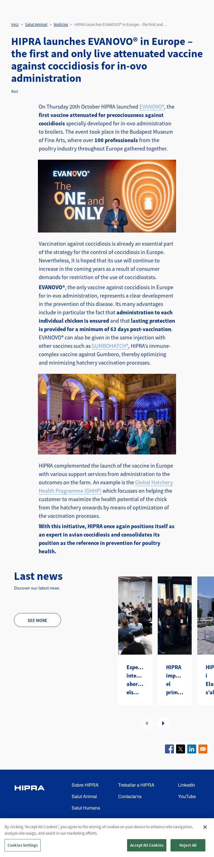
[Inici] (30, 796)
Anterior (146, 723)
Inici (15, 24)
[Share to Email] (202, 749)
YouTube (187, 796)
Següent (163, 723)
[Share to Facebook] (169, 749)
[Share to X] (180, 749)
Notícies (61, 24)
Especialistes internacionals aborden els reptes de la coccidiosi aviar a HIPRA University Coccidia (135, 680)
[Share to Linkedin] (191, 749)
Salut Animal (36, 24)
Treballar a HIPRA (136, 785)
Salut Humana (86, 808)
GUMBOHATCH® (110, 345)
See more (37, 620)
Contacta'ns (130, 796)
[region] (107, 837)
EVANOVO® (151, 106)
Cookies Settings (23, 845)
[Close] (205, 827)
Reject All (188, 845)
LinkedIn (186, 785)
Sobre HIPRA (85, 785)
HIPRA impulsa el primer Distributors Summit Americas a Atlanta (174, 680)
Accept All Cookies (146, 845)
